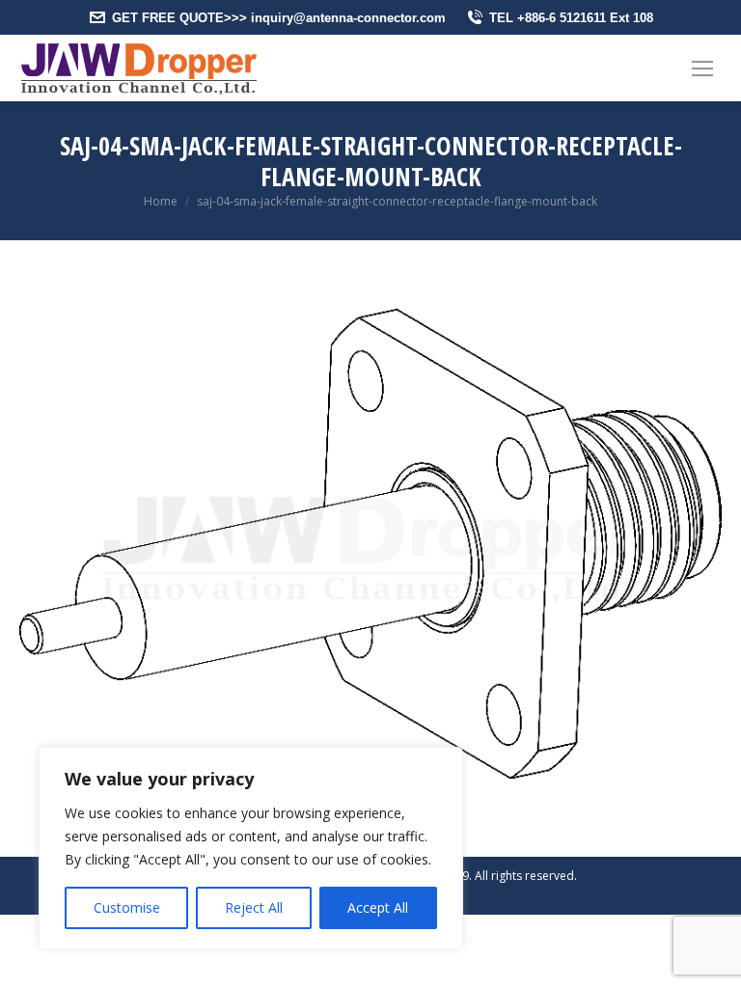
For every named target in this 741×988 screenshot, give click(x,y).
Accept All (377, 907)
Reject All (254, 907)
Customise (127, 907)
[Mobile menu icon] (702, 68)
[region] (251, 848)
